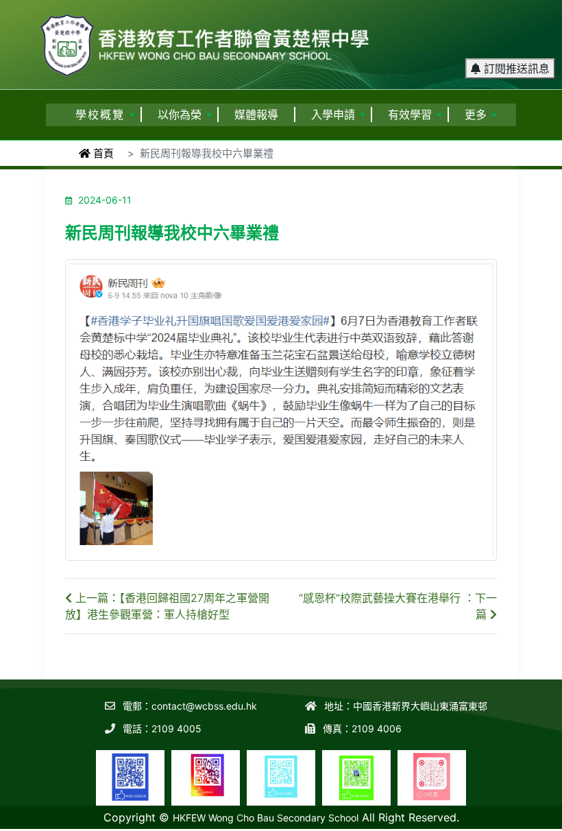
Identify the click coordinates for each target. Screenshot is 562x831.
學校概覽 (100, 115)
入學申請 (333, 115)
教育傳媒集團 (281, 822)
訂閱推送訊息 (515, 68)
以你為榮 (179, 115)
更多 (476, 115)
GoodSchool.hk (346, 822)
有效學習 (410, 115)
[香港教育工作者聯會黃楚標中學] (205, 39)
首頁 (102, 153)
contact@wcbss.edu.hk (204, 706)
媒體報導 (256, 115)
